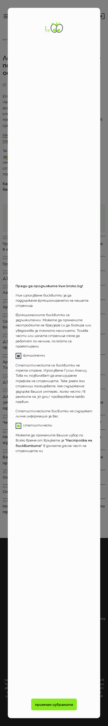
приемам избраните (54, 704)
